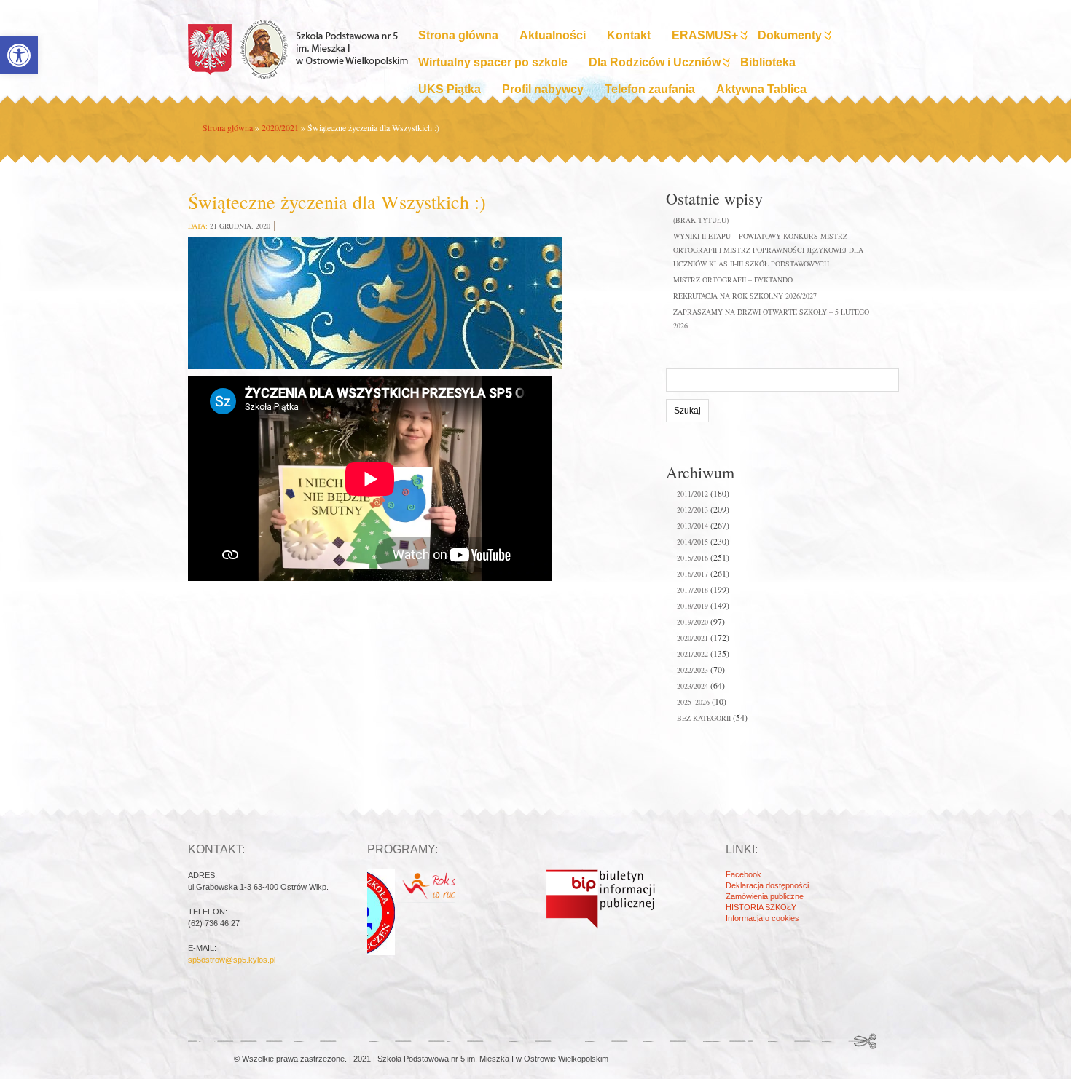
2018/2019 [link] (692, 606)
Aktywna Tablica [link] (761, 89)
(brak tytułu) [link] (701, 220)
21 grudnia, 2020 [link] (240, 226)
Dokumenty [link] (790, 35)
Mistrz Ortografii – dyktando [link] (733, 279)
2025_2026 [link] (693, 702)
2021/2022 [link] (692, 654)
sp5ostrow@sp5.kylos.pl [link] (231, 959)
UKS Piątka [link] (449, 89)
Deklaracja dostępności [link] (767, 885)
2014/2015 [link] (692, 542)
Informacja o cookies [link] (762, 918)
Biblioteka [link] (768, 62)
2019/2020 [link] (692, 622)
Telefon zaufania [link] (650, 89)
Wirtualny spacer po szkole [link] (493, 62)
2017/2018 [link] (692, 590)
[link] (19, 55)
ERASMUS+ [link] (705, 35)
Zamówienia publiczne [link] (765, 896)
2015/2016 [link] (692, 558)
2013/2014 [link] (692, 526)
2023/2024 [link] (692, 686)
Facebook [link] (743, 874)
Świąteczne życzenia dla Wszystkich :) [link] (337, 201)
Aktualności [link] (552, 35)
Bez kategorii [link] (704, 718)
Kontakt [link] (629, 35)
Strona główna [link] (458, 35)
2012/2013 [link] (692, 510)
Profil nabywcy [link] (543, 89)
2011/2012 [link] (692, 494)
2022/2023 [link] (692, 670)
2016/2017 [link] (692, 574)
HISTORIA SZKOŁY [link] (761, 907)
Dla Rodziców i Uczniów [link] (655, 62)
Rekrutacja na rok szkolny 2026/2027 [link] (745, 295)
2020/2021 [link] (280, 127)
